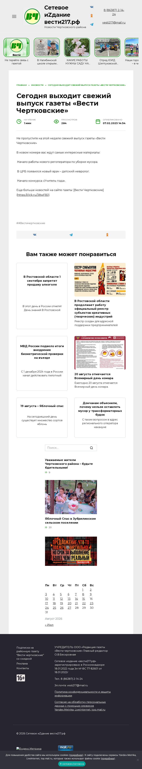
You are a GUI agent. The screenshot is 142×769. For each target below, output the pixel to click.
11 (54, 598)
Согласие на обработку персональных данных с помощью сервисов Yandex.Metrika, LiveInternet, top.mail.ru (80, 705)
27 (69, 607)
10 (46, 598)
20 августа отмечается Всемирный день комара (93, 376)
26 (61, 607)
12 (61, 598)
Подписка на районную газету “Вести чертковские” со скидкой (30, 653)
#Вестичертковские (31, 223)
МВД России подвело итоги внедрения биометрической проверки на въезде (42, 351)
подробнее (76, 755)
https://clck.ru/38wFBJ (32, 195)
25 (54, 607)
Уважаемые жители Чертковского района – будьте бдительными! (69, 463)
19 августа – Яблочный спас (42, 406)
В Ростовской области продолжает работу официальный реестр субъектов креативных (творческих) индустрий (93, 308)
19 (61, 603)
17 (46, 603)
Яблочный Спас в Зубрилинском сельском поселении (70, 520)
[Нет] (137, 760)
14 (76, 598)
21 (76, 603)
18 (54, 603)
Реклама (22, 663)
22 (84, 603)
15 (83, 598)
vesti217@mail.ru (114, 22)
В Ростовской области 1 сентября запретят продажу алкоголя (42, 280)
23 (91, 603)
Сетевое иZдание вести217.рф (62, 14)
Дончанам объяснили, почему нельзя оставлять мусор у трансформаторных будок (100, 408)
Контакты (22, 668)
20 (69, 603)
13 (69, 598)
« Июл (49, 625)
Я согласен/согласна (72, 763)
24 (47, 607)
